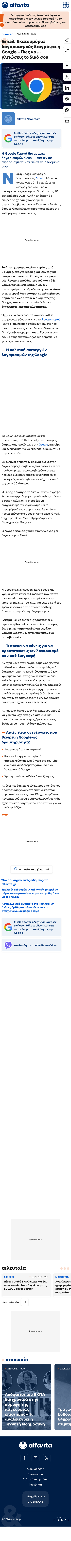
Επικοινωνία (35, 1474)
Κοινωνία (8, 34)
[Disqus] (35, 1005)
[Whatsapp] (67, 110)
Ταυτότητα (35, 1484)
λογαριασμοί (51, 319)
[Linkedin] (67, 88)
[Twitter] (67, 76)
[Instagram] (35, 1458)
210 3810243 (35, 1501)
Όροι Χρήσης (35, 1468)
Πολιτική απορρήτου (35, 1479)
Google (43, 444)
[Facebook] (67, 65)
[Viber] (67, 99)
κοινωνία (17, 1360)
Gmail (39, 178)
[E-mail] (67, 121)
